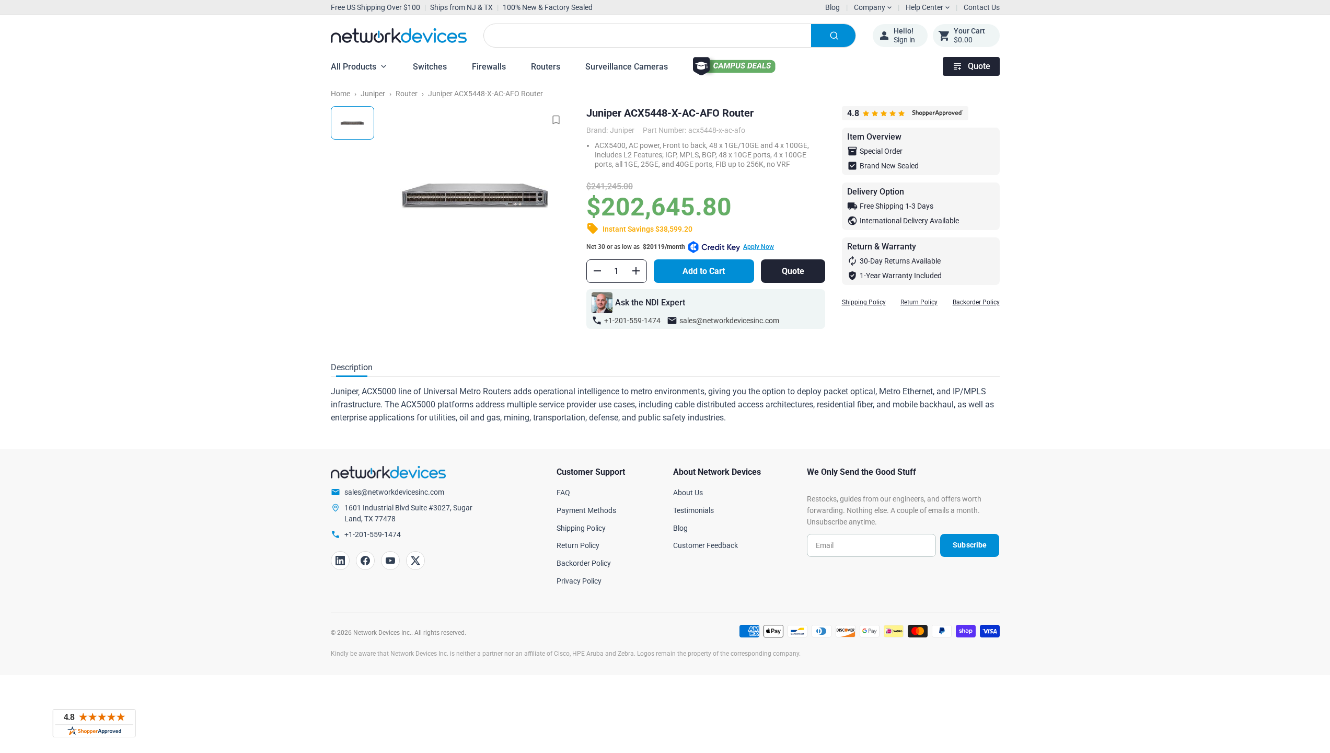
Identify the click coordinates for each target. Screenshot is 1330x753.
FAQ (563, 492)
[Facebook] (365, 560)
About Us (688, 492)
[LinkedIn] (340, 560)
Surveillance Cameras (626, 67)
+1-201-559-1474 (632, 320)
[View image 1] (352, 123)
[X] (415, 560)
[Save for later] (556, 119)
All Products (353, 67)
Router (407, 93)
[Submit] (833, 35)
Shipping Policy (864, 302)
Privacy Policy (579, 581)
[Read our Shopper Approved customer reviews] (94, 723)
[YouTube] (390, 560)
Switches (430, 67)
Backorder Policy (976, 302)
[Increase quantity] (636, 271)
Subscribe (970, 545)
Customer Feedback (705, 545)
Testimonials (693, 510)
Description (352, 367)
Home (340, 93)
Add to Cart (704, 271)
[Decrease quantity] (597, 271)
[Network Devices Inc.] (399, 35)
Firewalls (489, 67)
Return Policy (919, 302)
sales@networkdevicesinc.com (729, 320)
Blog (832, 7)
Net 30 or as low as (680, 246)
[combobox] (669, 35)
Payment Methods (586, 510)
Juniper (373, 93)
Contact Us (982, 7)
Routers (545, 67)
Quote (979, 66)
